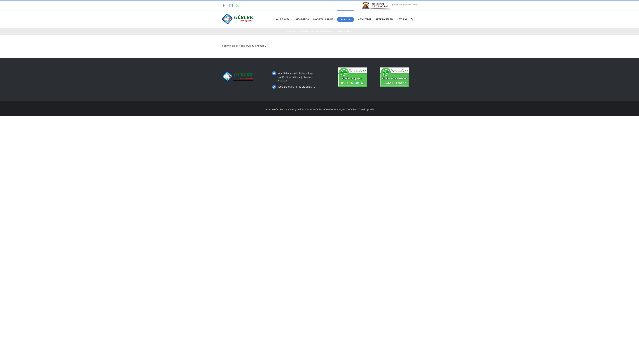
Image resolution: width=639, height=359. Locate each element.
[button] (412, 19)
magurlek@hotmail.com (405, 4)
